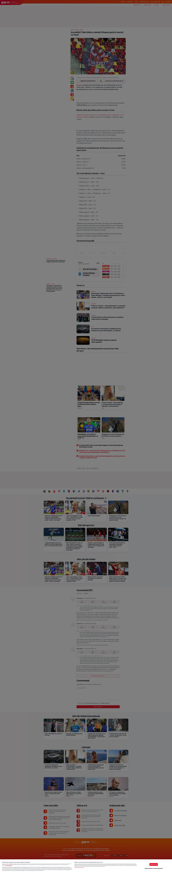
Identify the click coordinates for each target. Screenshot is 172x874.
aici (54, 868)
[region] (86, 866)
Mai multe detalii (9, 865)
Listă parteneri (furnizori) (79, 867)
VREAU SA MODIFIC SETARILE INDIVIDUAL (154, 868)
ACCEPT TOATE (153, 864)
